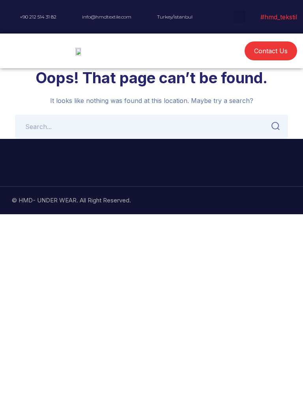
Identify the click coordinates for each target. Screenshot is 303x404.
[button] (189, 51)
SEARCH (276, 127)
